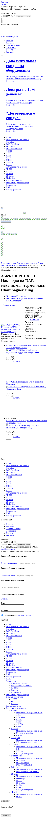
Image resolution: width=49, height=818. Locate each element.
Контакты (10, 52)
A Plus (18, 722)
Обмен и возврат (13, 45)
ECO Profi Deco (12, 144)
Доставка (10, 43)
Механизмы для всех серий (17, 183)
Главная (9, 41)
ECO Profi (10, 146)
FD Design (10, 178)
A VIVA (13, 301)
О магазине (11, 47)
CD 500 (9, 160)
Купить (16, 361)
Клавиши (15, 688)
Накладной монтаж (14, 180)
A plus (8, 155)
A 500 (8, 153)
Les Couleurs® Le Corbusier (17, 140)
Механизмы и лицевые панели (14, 265)
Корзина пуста (4, 3)
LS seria (14, 774)
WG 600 (14, 701)
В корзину (34, 319)
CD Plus (19, 751)
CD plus (9, 162)
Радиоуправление (13, 189)
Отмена (4, 599)
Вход (3, 36)
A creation (10, 142)
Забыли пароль (24, 615)
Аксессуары (16, 692)
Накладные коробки (24, 733)
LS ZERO (20, 787)
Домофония (11, 185)
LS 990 (9, 137)
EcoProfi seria (16, 756)
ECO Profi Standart (14, 149)
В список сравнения (9, 563)
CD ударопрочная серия (16, 167)
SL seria (14, 792)
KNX (8, 187)
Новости (9, 50)
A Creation (20, 717)
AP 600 (14, 699)
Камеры (14, 690)
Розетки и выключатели (27, 263)
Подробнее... (11, 81)
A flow (9, 164)
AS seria (14, 729)
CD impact (15, 738)
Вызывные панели (19, 683)
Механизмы (16, 296)
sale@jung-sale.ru (8, 549)
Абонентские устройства (21, 685)
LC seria (14, 767)
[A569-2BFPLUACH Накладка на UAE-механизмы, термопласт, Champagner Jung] (12, 332)
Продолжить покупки (28, 563)
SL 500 (9, 169)
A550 (8, 158)
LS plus (9, 171)
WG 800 (14, 704)
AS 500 (9, 151)
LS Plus (19, 785)
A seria (40, 263)
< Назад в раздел (8, 305)
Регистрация (12, 36)
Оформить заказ (8, 575)
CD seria (14, 744)
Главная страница (8, 263)
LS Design (20, 783)
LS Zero (9, 174)
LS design (10, 176)
